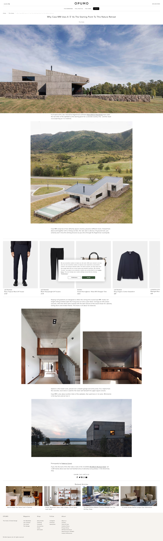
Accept (88, 277)
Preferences (74, 277)
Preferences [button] (64, 273)
